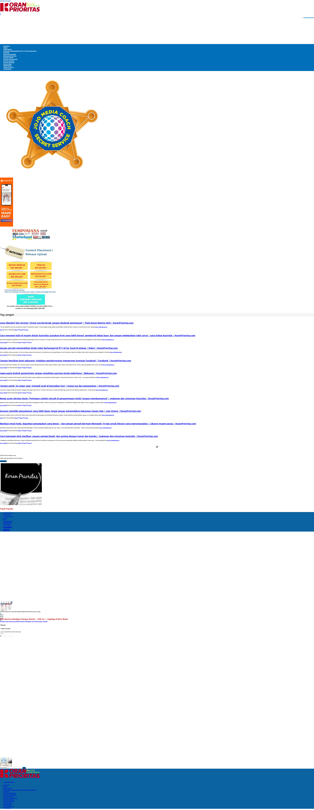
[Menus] (0, 13)
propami (7, 527)
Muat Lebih (3, 461)
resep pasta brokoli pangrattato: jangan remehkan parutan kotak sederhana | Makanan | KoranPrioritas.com (58, 373)
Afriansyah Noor (7, 521)
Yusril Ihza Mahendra (8, 516)
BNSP (6, 530)
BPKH (4, 519)
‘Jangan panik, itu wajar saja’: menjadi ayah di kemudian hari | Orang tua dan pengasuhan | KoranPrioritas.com (59, 385)
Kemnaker (5, 517)
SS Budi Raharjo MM (7, 513)
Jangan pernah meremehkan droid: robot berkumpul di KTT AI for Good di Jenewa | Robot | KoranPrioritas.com (59, 348)
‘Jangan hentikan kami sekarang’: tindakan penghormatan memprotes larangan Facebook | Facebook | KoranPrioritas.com (65, 360)
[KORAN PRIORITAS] (20, 11)
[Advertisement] (157, 31)
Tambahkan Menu (308, 17)
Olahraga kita (7, 522)
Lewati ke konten (5, 1)
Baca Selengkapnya (101, 327)
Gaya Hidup (3, 342)
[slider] (24, 621)
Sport (2, 330)
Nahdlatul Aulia (6, 514)
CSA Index (7, 524)
